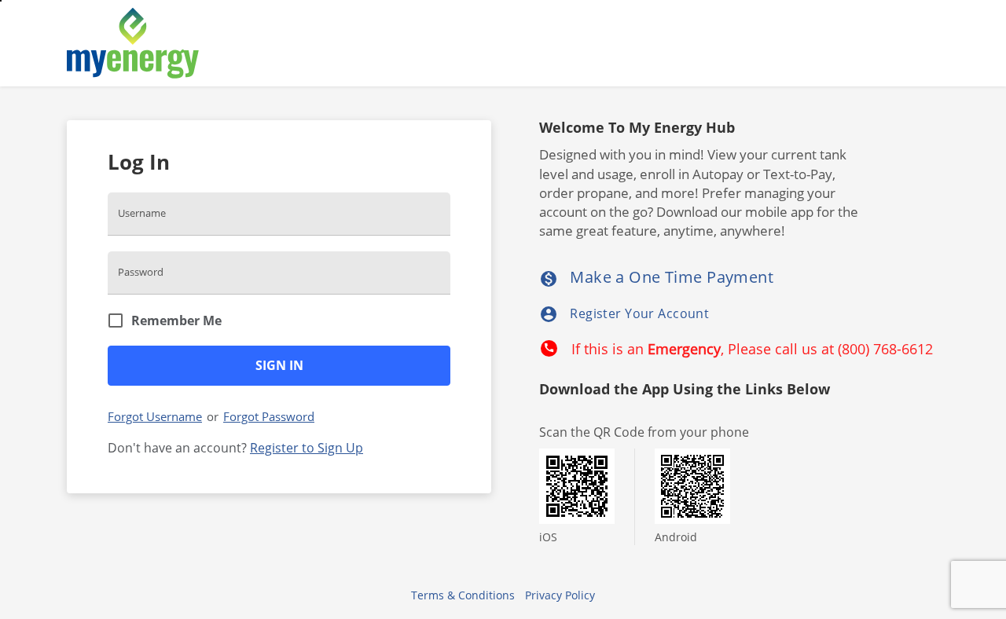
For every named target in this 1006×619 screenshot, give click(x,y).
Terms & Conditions (463, 595)
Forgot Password (268, 416)
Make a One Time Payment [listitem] (656, 277)
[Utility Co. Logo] (228, 43)
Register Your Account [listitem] (624, 314)
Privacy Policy (560, 595)
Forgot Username (155, 416)
